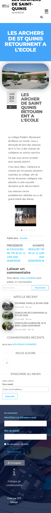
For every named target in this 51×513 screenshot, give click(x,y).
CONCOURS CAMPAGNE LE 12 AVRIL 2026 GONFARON (30, 324)
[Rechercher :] (25, 287)
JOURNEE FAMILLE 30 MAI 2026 (31, 303)
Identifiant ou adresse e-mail (20, 417)
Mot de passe (11, 430)
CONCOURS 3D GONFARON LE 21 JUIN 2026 (31, 314)
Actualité (23, 238)
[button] (11, 216)
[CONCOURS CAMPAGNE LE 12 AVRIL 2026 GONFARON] (7, 325)
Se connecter (14, 451)
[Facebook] (7, 363)
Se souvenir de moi (17, 444)
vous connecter (28, 277)
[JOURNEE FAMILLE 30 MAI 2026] (7, 305)
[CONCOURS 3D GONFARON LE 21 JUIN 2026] (7, 315)
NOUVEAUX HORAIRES (24, 344)
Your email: (7, 384)
